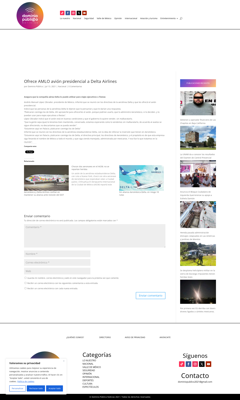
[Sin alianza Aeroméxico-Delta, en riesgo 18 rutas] (141, 178)
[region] (36, 376)
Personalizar (17, 388)
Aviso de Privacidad (135, 337)
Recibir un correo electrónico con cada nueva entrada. (52, 288)
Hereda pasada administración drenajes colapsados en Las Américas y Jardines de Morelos (197, 236)
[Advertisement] (120, 50)
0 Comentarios (75, 86)
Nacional (77, 18)
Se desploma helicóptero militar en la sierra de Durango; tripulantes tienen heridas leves (197, 273)
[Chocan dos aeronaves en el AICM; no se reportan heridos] (95, 175)
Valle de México (104, 18)
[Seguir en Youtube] (84, 13)
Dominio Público (35, 86)
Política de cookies (25, 381)
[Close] (63, 361)
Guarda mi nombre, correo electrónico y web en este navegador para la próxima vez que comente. (73, 278)
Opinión (118, 18)
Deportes (88, 380)
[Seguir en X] (79, 13)
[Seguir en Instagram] (73, 13)
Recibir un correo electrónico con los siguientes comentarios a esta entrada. (62, 283)
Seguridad (89, 18)
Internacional (131, 18)
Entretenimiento (168, 18)
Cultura (87, 383)
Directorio (105, 337)
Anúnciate (165, 337)
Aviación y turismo (148, 18)
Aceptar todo (55, 388)
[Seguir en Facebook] (68, 13)
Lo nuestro (65, 18)
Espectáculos (90, 386)
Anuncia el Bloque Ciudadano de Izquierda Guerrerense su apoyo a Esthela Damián (196, 195)
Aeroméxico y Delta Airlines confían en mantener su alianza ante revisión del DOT (44, 193)
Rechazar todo (36, 388)
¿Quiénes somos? (75, 337)
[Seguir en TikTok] (62, 13)
